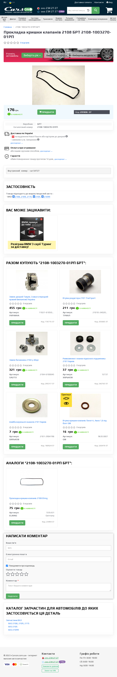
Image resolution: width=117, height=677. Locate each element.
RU (5, 2)
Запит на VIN (50, 671)
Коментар (12, 580)
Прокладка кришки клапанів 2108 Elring (28, 498)
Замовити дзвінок (50, 666)
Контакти (99, 2)
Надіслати (13, 596)
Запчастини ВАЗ (14, 620)
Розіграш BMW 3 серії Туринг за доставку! (31, 245)
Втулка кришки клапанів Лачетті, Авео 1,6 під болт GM (85, 421)
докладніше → (17, 143)
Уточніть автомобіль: (12, 54)
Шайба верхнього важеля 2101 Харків (27, 422)
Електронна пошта (16, 554)
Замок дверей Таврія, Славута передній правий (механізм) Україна (28, 298)
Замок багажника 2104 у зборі (24, 360)
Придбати (47, 112)
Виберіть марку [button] (55, 55)
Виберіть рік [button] (31, 55)
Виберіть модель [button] (83, 55)
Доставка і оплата (83, 2)
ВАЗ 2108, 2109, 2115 (18, 623)
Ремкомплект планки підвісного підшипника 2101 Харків (84, 359)
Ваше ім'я (11, 543)
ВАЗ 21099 (13, 630)
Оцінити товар (14, 569)
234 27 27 (49, 8)
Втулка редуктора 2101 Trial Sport (79, 298)
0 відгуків (24, 42)
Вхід (110, 2)
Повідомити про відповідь (22, 565)
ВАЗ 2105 (13, 626)
